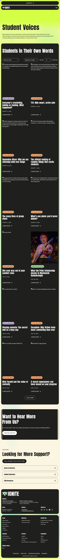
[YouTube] (47, 510)
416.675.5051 (24, 509)
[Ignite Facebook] (52, 510)
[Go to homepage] (10, 494)
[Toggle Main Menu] (57, 8)
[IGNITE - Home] (6, 8)
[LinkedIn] (49, 510)
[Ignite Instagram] (42, 510)
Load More (30, 398)
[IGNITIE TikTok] (44, 510)
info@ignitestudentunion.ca (28, 510)
